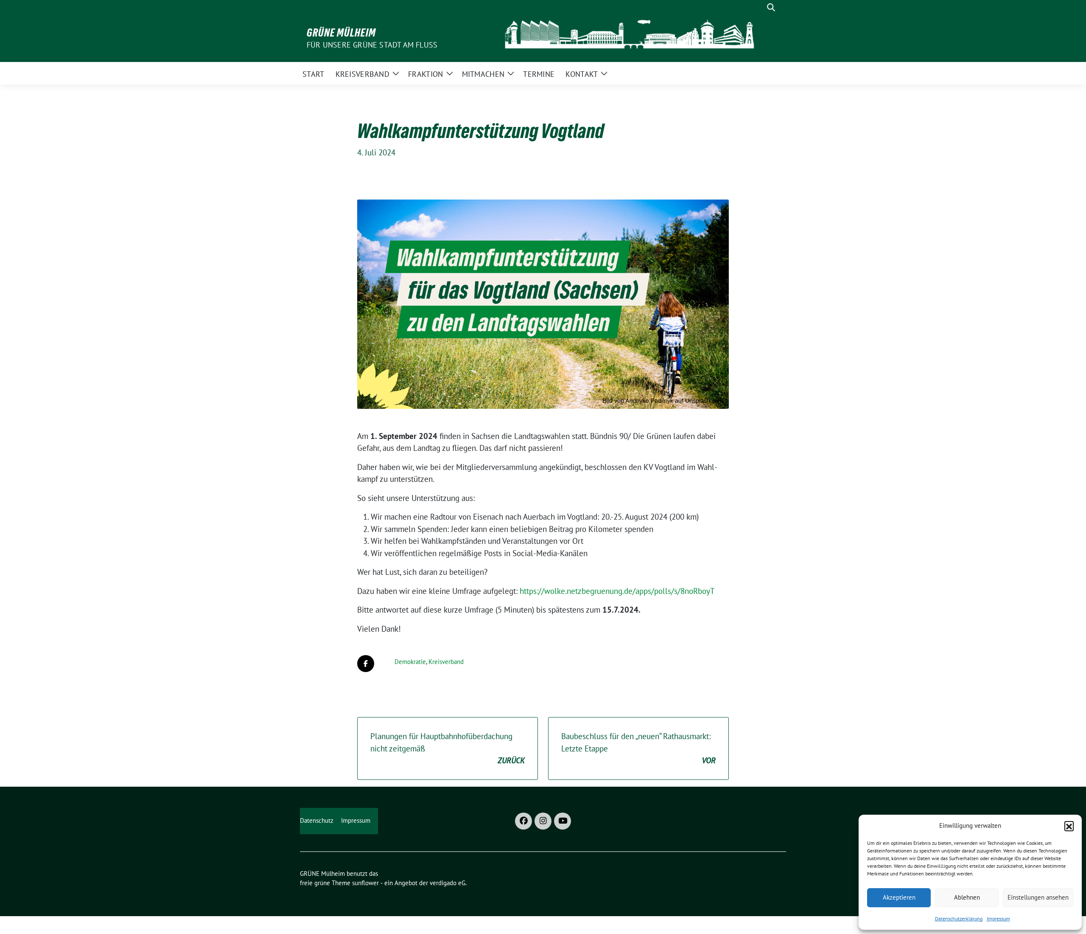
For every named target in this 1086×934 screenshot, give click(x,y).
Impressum (998, 918)
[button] (1069, 825)
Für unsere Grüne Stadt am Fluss (372, 45)
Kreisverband (446, 662)
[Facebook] (523, 821)
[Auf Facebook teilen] (365, 663)
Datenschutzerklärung (958, 918)
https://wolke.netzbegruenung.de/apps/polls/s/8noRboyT (617, 591)
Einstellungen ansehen (1038, 897)
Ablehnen (967, 897)
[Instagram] (543, 821)
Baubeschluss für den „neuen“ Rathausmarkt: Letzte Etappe (638, 748)
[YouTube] (562, 821)
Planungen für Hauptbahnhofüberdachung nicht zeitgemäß (447, 748)
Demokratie (410, 662)
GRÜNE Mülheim (341, 32)
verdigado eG (447, 883)
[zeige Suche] (771, 7)
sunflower (365, 883)
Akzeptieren (899, 897)
